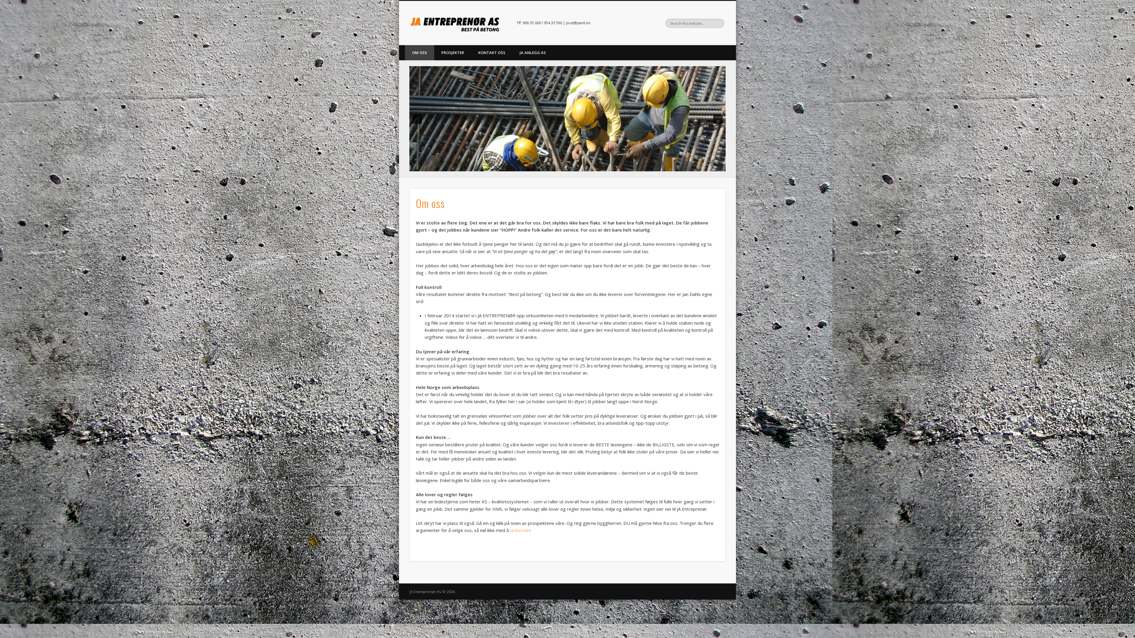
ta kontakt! (520, 530)
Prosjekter (452, 52)
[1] (549, 167)
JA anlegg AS (533, 52)
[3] (561, 167)
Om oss (419, 52)
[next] (718, 119)
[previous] (417, 119)
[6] (580, 167)
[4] (567, 167)
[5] (574, 167)
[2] (555, 167)
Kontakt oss (491, 52)
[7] (586, 167)
